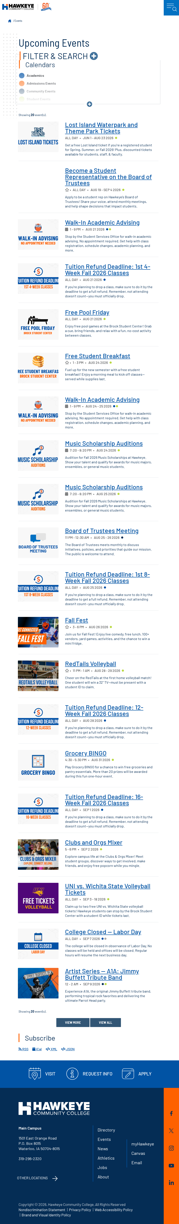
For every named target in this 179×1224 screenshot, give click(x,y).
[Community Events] (122, 537)
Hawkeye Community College (27, 7)
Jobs (102, 1167)
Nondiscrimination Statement (42, 1209)
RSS (25, 1049)
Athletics (106, 1158)
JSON (70, 1049)
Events (18, 20)
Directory (106, 1129)
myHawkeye (142, 1143)
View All (105, 1022)
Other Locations (32, 1178)
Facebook (171, 1114)
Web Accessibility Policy (114, 1209)
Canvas (138, 1153)
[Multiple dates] (66, 229)
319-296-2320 (30, 1158)
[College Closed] (105, 939)
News (103, 1148)
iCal (38, 1049)
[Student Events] (116, 138)
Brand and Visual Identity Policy (46, 1215)
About (103, 1176)
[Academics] (107, 229)
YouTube (171, 1166)
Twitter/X (171, 1131)
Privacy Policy (80, 1209)
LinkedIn (171, 1183)
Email (136, 1162)
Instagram (171, 1149)
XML (53, 1049)
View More (73, 1022)
